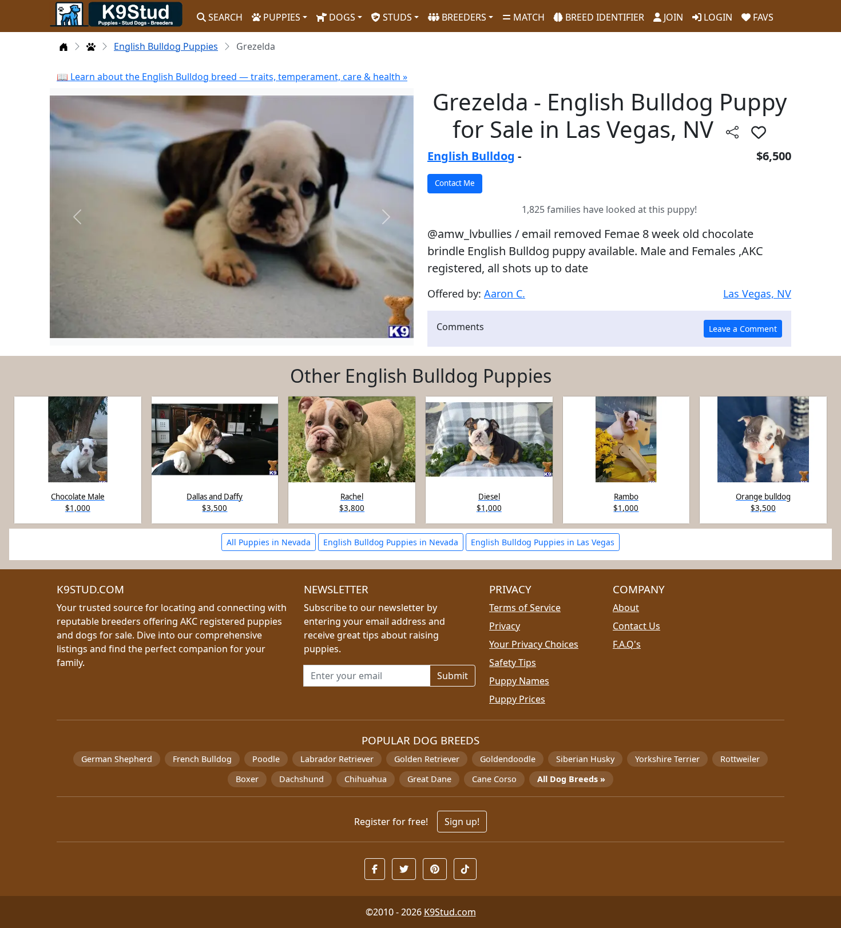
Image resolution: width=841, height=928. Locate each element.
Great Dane (429, 779)
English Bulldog (471, 156)
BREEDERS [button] (462, 17)
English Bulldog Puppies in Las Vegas (542, 542)
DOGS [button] (341, 17)
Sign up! (462, 821)
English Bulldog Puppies (166, 46)
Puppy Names (519, 681)
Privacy (504, 626)
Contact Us (636, 626)
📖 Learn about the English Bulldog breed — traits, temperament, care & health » (232, 76)
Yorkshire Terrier (667, 758)
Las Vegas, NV (757, 293)
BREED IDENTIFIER (603, 17)
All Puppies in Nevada (269, 542)
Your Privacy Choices (533, 644)
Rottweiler (740, 758)
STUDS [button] (396, 17)
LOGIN (716, 17)
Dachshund (301, 779)
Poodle (266, 758)
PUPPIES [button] (280, 17)
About (626, 607)
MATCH (528, 17)
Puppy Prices (517, 699)
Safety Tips (512, 662)
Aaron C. (504, 293)
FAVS (762, 17)
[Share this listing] (732, 131)
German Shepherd (116, 758)
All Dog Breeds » (571, 779)
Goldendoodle (507, 758)
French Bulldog (202, 758)
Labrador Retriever (337, 758)
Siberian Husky (585, 758)
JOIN (672, 17)
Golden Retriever (426, 758)
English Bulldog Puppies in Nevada (390, 542)
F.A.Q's (627, 644)
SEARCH (224, 17)
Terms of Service (525, 607)
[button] (758, 132)
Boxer (247, 779)
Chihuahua (365, 779)
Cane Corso (494, 779)
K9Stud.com (450, 912)
